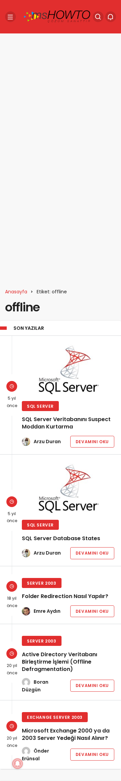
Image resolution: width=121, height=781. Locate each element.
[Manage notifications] (17, 763)
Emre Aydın (47, 611)
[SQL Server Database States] (68, 488)
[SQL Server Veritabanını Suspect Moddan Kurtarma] (68, 369)
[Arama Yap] (98, 16)
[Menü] (10, 16)
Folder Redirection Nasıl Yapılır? (65, 596)
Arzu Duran (47, 441)
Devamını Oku (92, 442)
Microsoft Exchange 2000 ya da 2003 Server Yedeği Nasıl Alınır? (66, 734)
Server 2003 (41, 583)
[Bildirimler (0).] (110, 16)
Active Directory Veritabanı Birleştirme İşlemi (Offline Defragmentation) (59, 662)
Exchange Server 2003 (55, 717)
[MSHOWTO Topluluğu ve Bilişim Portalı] (57, 16)
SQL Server (40, 406)
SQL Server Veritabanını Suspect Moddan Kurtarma (66, 423)
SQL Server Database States (61, 538)
